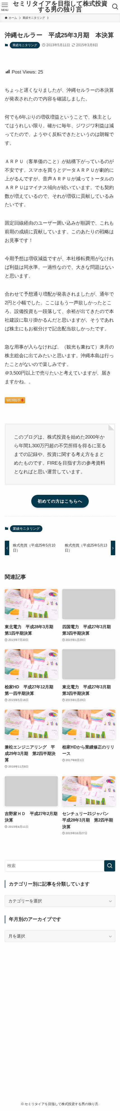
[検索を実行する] (109, 866)
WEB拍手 (14, 400)
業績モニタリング (25, 45)
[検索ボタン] (115, 6)
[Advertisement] (60, 1011)
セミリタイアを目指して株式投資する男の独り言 (60, 7)
